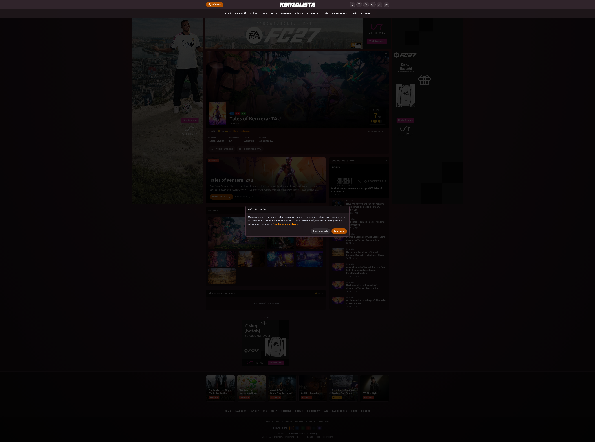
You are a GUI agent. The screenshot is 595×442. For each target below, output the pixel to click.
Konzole (286, 13)
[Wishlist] (373, 4)
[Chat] (359, 4)
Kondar (366, 13)
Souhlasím (339, 231)
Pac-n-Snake (339, 13)
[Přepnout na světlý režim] (386, 4)
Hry (264, 13)
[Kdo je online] (379, 4)
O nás (354, 13)
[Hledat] (352, 4)
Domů (227, 13)
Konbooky (313, 13)
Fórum (299, 13)
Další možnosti (320, 231)
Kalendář (241, 13)
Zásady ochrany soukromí (285, 224)
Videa (274, 13)
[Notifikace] (366, 4)
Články (254, 13)
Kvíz (325, 13)
